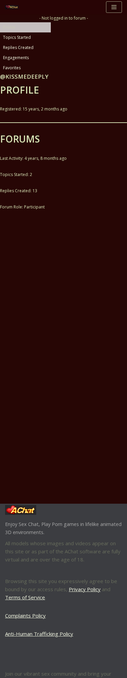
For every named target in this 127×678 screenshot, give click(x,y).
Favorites (12, 68)
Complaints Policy (25, 615)
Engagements (16, 57)
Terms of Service (25, 597)
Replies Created (18, 47)
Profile (9, 27)
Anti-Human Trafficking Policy (39, 633)
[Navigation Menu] (114, 7)
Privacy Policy (85, 589)
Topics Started (17, 37)
